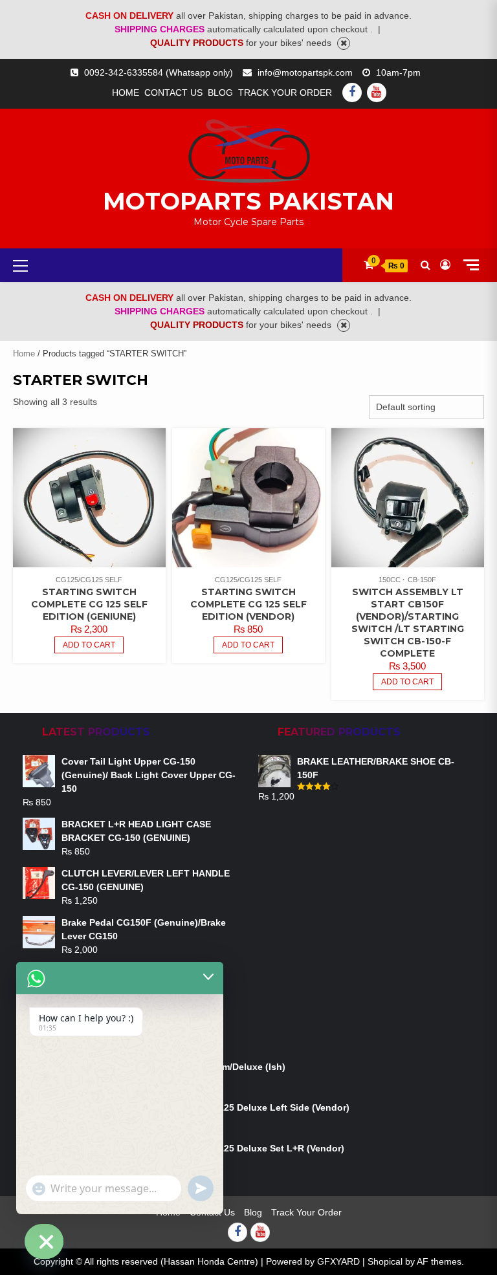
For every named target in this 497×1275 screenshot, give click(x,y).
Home (125, 92)
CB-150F (422, 579)
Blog (220, 92)
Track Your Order (285, 92)
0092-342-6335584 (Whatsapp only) (158, 72)
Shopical (385, 1261)
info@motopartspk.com (305, 72)
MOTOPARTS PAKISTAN (248, 201)
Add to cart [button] (89, 644)
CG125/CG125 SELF (89, 579)
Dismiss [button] (343, 43)
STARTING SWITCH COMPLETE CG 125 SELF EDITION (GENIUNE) (89, 604)
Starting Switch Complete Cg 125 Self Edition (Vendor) (248, 604)
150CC (390, 579)
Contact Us (173, 92)
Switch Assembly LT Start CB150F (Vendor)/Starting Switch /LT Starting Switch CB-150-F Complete (407, 622)
